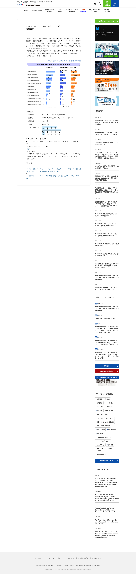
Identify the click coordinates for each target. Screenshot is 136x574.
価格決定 (109, 407)
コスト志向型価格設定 (103, 426)
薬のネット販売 (101, 454)
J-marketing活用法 (106, 371)
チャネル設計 (101, 429)
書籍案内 (60, 558)
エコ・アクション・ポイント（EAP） (105, 449)
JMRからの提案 (37, 10)
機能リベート (109, 410)
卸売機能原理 (112, 429)
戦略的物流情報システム (104, 437)
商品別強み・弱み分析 (103, 399)
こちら (28, 149)
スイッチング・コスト (103, 441)
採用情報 (106, 366)
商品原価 (99, 410)
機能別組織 (100, 433)
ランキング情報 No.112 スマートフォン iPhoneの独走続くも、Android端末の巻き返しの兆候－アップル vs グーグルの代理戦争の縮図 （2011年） (53, 170)
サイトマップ (50, 558)
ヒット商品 (100, 407)
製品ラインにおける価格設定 (105, 422)
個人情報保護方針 (83, 558)
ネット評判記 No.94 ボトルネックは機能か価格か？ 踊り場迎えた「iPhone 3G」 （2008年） (52, 177)
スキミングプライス (102, 414)
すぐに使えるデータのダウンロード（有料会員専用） (65, 61)
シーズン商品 (109, 403)
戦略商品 (99, 403)
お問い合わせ (70, 558)
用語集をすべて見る (106, 460)
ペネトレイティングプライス (105, 418)
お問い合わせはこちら (106, 21)
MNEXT (27, 10)
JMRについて (39, 558)
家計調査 (110, 445)
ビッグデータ (101, 445)
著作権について (96, 558)
